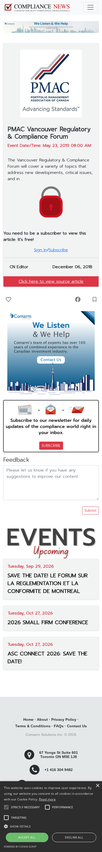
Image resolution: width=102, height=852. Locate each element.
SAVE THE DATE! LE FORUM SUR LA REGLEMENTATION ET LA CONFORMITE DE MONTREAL (48, 583)
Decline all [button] (74, 837)
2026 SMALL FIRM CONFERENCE (48, 622)
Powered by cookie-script (20, 846)
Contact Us (77, 726)
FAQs (59, 726)
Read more (47, 799)
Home (28, 719)
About (42, 719)
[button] (51, 826)
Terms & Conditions (32, 726)
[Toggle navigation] (90, 7)
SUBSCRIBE (51, 445)
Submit (90, 510)
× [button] (97, 786)
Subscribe (58, 250)
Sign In (40, 250)
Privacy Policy (63, 719)
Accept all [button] (27, 837)
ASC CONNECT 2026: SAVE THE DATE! (47, 657)
